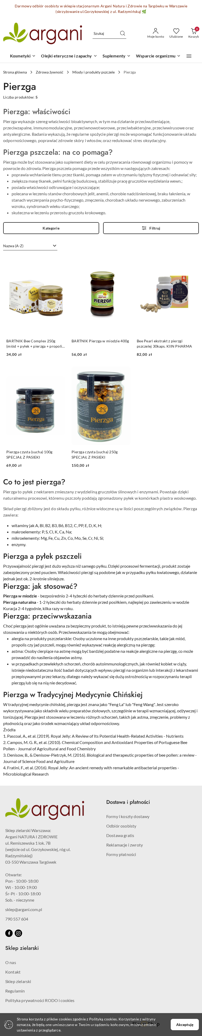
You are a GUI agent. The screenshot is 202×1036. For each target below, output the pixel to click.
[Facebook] (9, 933)
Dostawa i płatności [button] (128, 802)
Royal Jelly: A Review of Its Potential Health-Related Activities (107, 735)
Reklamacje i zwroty (124, 844)
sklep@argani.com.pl (23, 909)
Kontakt (13, 971)
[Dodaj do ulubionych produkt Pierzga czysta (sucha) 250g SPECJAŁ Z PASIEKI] (124, 373)
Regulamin (15, 990)
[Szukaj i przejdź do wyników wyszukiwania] (122, 33)
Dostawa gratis (120, 835)
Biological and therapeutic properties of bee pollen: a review (140, 754)
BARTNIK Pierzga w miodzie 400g (100, 341)
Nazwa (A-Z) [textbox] (13, 246)
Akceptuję (184, 1024)
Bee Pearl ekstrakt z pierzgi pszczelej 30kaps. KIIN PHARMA (164, 343)
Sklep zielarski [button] (22, 948)
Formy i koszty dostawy (128, 816)
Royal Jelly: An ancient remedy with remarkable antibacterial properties (112, 767)
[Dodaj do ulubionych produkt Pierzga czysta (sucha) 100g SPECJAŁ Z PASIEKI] (59, 373)
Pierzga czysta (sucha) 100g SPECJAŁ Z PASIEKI (29, 454)
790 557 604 (16, 918)
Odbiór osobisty (121, 825)
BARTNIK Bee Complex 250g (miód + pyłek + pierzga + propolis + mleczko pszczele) (35, 344)
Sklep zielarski (18, 981)
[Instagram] (18, 933)
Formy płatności (121, 854)
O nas (10, 962)
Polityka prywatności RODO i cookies (40, 1000)
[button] (189, 56)
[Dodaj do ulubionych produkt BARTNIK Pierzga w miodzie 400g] (124, 262)
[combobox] (30, 245)
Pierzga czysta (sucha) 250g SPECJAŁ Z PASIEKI (95, 454)
